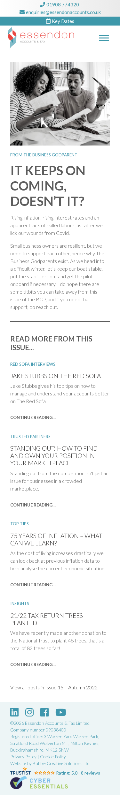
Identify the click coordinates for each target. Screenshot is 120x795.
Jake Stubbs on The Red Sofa (55, 375)
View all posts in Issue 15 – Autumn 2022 (54, 687)
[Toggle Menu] (104, 38)
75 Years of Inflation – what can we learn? (56, 539)
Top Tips (19, 523)
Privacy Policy (23, 756)
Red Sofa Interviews (32, 364)
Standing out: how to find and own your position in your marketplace (54, 456)
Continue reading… (33, 417)
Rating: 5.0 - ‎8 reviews (78, 773)
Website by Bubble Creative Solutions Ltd (50, 763)
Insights (19, 603)
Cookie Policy (53, 756)
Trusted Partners (30, 436)
